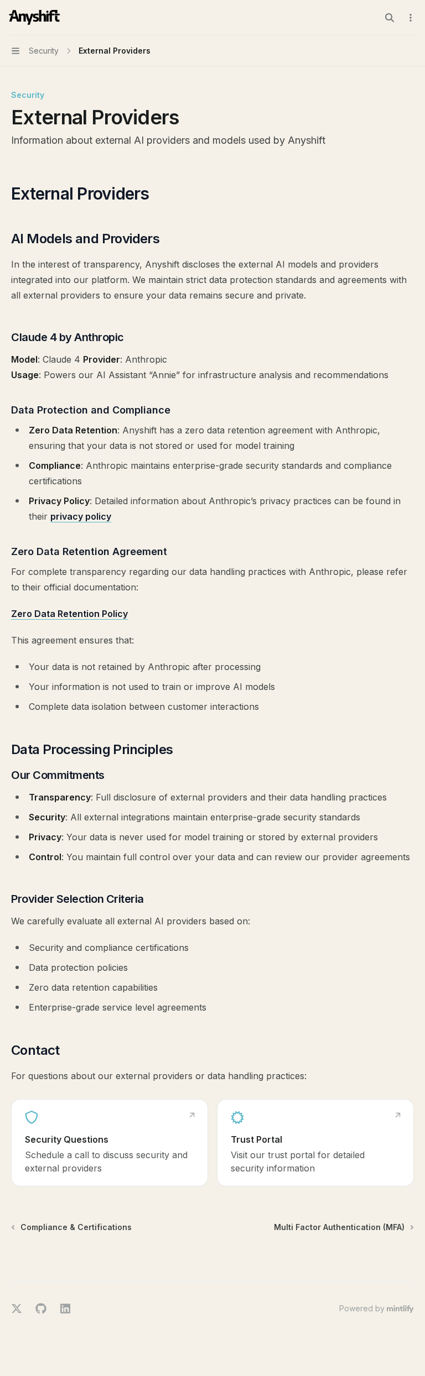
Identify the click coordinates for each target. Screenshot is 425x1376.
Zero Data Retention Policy (69, 613)
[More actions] (410, 17)
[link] (109, 1142)
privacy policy (80, 516)
